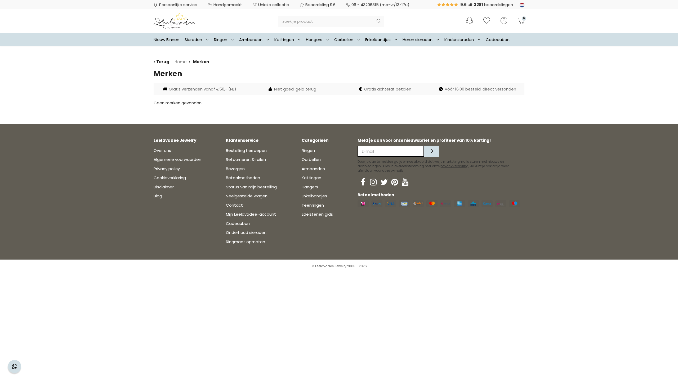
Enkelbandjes (378, 39)
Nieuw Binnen (166, 39)
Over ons (162, 150)
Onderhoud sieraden (246, 232)
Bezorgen (235, 168)
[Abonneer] (431, 151)
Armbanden (250, 39)
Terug (162, 62)
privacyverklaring (454, 166)
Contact (234, 205)
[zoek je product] (378, 21)
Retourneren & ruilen (246, 159)
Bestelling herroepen (246, 150)
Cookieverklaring (170, 177)
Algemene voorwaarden (177, 159)
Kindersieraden (459, 39)
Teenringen (313, 205)
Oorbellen (343, 39)
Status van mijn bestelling (251, 187)
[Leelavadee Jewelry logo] (175, 21)
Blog (158, 196)
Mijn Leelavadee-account (251, 214)
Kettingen (284, 39)
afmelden (365, 170)
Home (180, 62)
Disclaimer (164, 187)
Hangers (314, 39)
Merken (201, 62)
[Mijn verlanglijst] (486, 21)
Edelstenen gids (317, 214)
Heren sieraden (417, 39)
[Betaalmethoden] (363, 203)
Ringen (220, 39)
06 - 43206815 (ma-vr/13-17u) (380, 4)
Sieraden (193, 39)
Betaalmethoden (243, 177)
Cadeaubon (498, 39)
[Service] (469, 20)
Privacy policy (167, 168)
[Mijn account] (504, 21)
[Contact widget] (14, 366)
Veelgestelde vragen (246, 196)
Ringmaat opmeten (245, 241)
